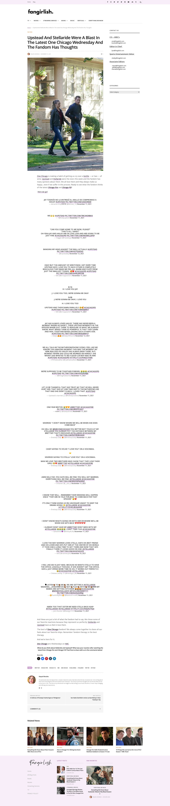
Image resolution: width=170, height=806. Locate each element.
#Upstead (60, 202)
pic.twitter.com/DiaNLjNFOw (70, 273)
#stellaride (75, 479)
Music (72, 20)
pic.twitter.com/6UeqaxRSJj (70, 593)
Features (29, 32)
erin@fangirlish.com (118, 41)
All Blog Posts (31, 775)
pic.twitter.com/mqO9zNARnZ (70, 481)
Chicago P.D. (52, 668)
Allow (99, 11)
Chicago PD (66, 187)
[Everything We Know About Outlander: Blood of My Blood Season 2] (61, 779)
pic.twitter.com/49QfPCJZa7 (70, 409)
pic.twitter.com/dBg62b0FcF (75, 333)
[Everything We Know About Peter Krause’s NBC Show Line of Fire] (40, 736)
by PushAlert (70, 13)
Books (63, 20)
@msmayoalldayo (61, 591)
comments (94, 650)
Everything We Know (96, 20)
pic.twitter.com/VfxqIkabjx (75, 373)
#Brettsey (75, 407)
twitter (87, 668)
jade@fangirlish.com (118, 67)
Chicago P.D (62, 650)
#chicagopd (70, 393)
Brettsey (37, 668)
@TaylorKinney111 (79, 591)
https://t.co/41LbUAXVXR (70, 507)
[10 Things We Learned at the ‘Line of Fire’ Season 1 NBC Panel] (129, 736)
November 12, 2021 (77, 254)
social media (72, 668)
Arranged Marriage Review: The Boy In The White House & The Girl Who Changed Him (75, 791)
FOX (68, 766)
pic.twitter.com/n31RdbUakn (70, 435)
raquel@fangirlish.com (119, 66)
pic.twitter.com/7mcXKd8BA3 (79, 215)
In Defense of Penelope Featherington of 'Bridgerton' (45, 698)
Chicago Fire (53, 187)
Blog (34, 2)
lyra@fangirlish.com (118, 50)
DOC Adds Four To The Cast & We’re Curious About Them (75, 769)
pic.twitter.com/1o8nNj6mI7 (75, 309)
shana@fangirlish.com (119, 69)
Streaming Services (50, 20)
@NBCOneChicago (61, 429)
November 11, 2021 (84, 204)
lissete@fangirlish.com (119, 43)
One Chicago (42, 176)
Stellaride (57, 179)
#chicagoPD (93, 371)
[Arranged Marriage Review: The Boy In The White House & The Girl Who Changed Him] (61, 790)
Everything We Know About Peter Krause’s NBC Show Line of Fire (40, 751)
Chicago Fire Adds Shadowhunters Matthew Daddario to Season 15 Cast (97, 751)
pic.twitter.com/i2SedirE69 (78, 202)
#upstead (59, 215)
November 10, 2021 (78, 553)
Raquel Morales (35, 54)
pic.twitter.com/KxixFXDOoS (70, 551)
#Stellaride (76, 433)
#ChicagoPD (60, 235)
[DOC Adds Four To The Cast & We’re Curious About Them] (61, 769)
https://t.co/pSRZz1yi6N (81, 357)
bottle (86, 176)
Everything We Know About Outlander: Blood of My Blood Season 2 (74, 780)
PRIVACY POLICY (32, 793)
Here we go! (43, 192)
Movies (36, 20)
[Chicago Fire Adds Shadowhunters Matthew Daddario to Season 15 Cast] (99, 736)
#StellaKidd (52, 609)
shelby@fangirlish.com (119, 58)
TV (28, 20)
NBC (67, 644)
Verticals (80, 20)
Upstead (45, 179)
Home (29, 2)
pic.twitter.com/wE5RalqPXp (81, 235)
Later (89, 11)
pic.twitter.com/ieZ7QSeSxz (70, 251)
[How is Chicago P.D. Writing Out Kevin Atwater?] (70, 736)
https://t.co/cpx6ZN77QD (82, 609)
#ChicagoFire (87, 407)
